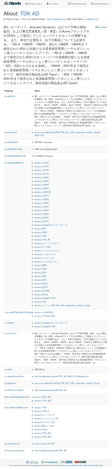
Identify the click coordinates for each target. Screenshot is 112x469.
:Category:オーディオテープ (51, 224)
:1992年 (41, 199)
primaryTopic (14, 450)
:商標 (40, 265)
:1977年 (41, 166)
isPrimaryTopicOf (14, 390)
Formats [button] (53, 3)
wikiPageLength (13, 148)
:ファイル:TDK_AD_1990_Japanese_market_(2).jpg (62, 305)
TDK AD (29, 13)
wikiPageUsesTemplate (18, 312)
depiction (10, 383)
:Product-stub (44, 315)
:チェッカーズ (44, 414)
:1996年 (41, 213)
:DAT (40, 228)
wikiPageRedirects (17, 396)
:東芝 (40, 279)
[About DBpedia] (12, 3)
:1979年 (41, 170)
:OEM (40, 232)
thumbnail (11, 132)
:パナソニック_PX (46, 418)
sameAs (12, 443)
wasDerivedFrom (14, 376)
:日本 (40, 272)
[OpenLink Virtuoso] (32, 462)
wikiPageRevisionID (15, 155)
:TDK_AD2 (42, 400)
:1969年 (41, 162)
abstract (10, 96)
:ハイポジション (45, 254)
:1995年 (41, 210)
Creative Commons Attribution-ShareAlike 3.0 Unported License (80, 465)
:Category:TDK (44, 298)
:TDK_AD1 (42, 396)
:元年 (40, 301)
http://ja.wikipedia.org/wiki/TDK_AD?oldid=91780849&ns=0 (61, 376)
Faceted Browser (78, 3)
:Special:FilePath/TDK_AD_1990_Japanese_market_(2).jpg (66, 383)
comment (10, 333)
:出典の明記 (44, 312)
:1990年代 (42, 191)
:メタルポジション (46, 261)
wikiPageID (11, 142)
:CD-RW (41, 290)
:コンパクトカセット (47, 243)
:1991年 (41, 195)
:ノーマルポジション (47, 250)
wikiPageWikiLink (14, 162)
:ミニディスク (44, 257)
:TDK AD (44, 443)
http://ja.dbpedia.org (56, 19)
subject (9, 322)
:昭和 (40, 276)
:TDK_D (41, 411)
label (8, 369)
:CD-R (40, 287)
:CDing (41, 294)
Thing (23, 19)
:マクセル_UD (44, 422)
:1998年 (41, 217)
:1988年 (41, 184)
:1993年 (41, 202)
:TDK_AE (42, 239)
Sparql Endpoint (100, 3)
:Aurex (41, 283)
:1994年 (41, 206)
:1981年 (41, 173)
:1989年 (41, 188)
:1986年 (41, 180)
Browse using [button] (34, 3)
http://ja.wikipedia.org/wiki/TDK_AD (50, 390)
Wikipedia (36, 465)
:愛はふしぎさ (44, 425)
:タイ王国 (42, 246)
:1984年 (41, 177)
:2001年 (41, 221)
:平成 (40, 268)
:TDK (40, 235)
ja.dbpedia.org (91, 19)
